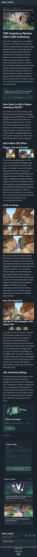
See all (29, 479)
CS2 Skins (18, 97)
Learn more (18, 551)
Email (20, 447)
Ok (18, 554)
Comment (9, 453)
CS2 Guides (16, 8)
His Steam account (23, 133)
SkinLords (6, 8)
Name (8, 447)
